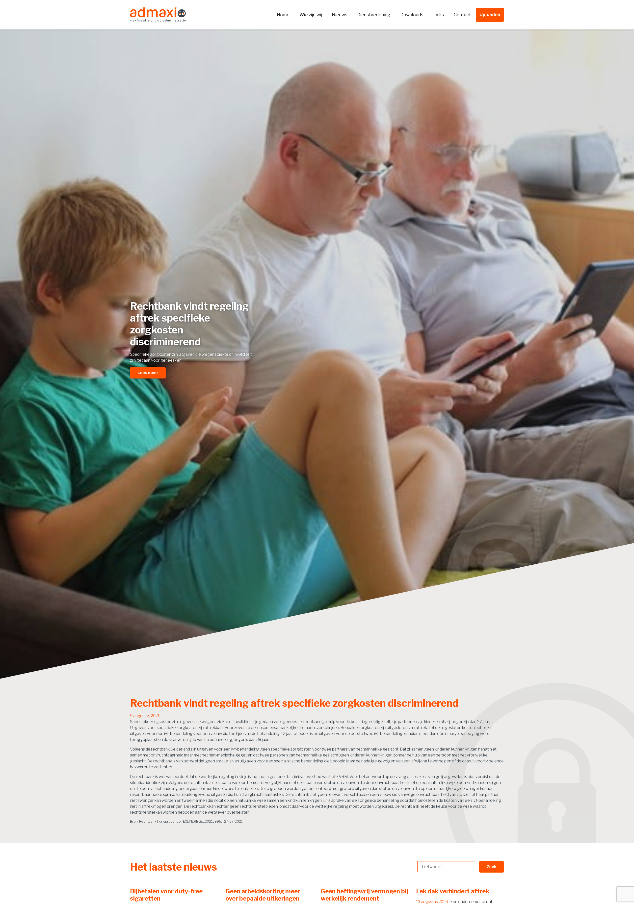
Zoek (491, 866)
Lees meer (147, 372)
